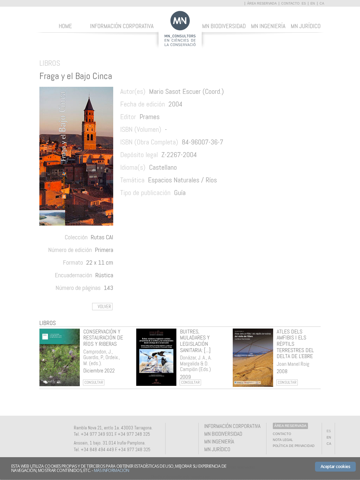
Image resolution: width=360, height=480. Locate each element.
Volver (104, 307)
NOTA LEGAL (283, 440)
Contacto (290, 3)
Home (65, 26)
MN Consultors (180, 29)
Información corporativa (122, 26)
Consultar (93, 382)
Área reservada (262, 3)
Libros (47, 323)
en (312, 3)
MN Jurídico (306, 26)
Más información (111, 470)
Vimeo (187, 432)
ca (322, 3)
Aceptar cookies (335, 466)
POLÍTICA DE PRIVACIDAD (294, 446)
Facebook (176, 432)
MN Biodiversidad (224, 26)
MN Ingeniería (268, 26)
